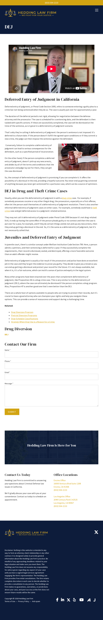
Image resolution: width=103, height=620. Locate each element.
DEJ (6, 334)
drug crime (67, 198)
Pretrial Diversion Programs (24, 315)
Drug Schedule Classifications (24, 318)
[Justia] (94, 600)
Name (7, 350)
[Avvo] (89, 600)
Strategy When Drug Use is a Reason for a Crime (33, 321)
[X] (96, 532)
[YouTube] (82, 600)
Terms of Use (10, 601)
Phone (8, 361)
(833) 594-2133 (51, 2)
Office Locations (66, 475)
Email (7, 372)
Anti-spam (36, 601)
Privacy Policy (23, 601)
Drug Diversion (18, 329)
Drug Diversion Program (22, 312)
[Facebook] (57, 600)
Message (9, 383)
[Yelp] (75, 600)
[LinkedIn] (62, 600)
